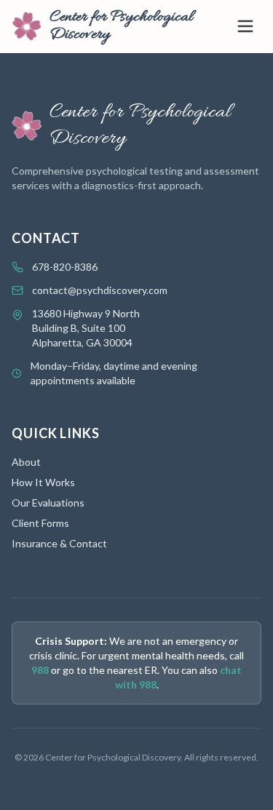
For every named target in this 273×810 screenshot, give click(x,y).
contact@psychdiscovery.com (99, 290)
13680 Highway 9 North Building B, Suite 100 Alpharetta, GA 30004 (86, 328)
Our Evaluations (48, 502)
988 (40, 670)
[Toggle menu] (245, 26)
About (26, 462)
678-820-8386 (65, 267)
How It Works (43, 482)
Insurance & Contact (59, 543)
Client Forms (40, 523)
